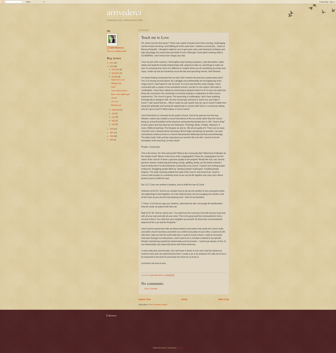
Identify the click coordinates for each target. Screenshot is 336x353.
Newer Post (144, 299)
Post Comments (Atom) (158, 305)
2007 (112, 133)
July (113, 113)
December (116, 69)
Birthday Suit (116, 105)
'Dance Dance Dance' (119, 91)
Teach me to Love (118, 80)
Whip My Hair (116, 83)
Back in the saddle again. (120, 94)
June (114, 117)
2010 (112, 66)
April (114, 124)
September (116, 110)
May (114, 121)
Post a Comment (151, 289)
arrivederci (124, 12)
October (115, 77)
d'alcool (114, 98)
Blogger (180, 348)
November (116, 73)
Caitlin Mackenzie (117, 48)
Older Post (223, 299)
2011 (112, 63)
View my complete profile (116, 51)
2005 (112, 140)
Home (184, 299)
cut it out (114, 102)
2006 (112, 136)
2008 (112, 129)
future (113, 87)
